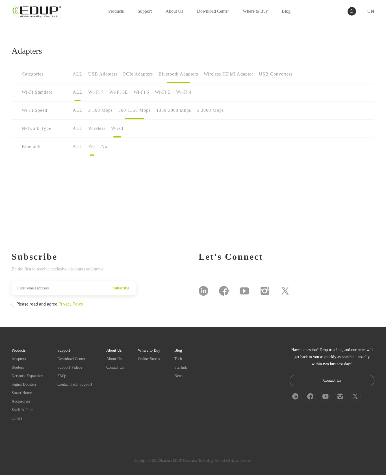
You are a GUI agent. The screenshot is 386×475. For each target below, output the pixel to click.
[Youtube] (244, 291)
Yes (92, 146)
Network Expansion (27, 376)
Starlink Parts (22, 410)
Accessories (21, 401)
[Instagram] (265, 291)
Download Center (71, 359)
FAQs (61, 376)
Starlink (180, 367)
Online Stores (149, 359)
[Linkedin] (203, 291)
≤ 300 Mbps (100, 110)
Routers (18, 367)
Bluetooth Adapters (178, 74)
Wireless (96, 128)
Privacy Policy (70, 304)
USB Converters (275, 74)
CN (370, 11)
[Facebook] (224, 291)
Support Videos (69, 367)
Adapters (19, 359)
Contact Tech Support (74, 384)
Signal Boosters (24, 384)
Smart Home (22, 393)
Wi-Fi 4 (184, 92)
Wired (117, 128)
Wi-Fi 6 (141, 92)
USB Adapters (103, 74)
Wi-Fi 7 (96, 92)
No (104, 146)
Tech (178, 359)
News (178, 376)
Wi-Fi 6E (118, 92)
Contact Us (115, 367)
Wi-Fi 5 (162, 92)
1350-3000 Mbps (173, 110)
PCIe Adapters (138, 74)
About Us (114, 359)
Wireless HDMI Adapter (228, 74)
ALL (78, 74)
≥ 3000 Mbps (210, 110)
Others (17, 418)
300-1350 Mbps (134, 110)
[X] (285, 291)
